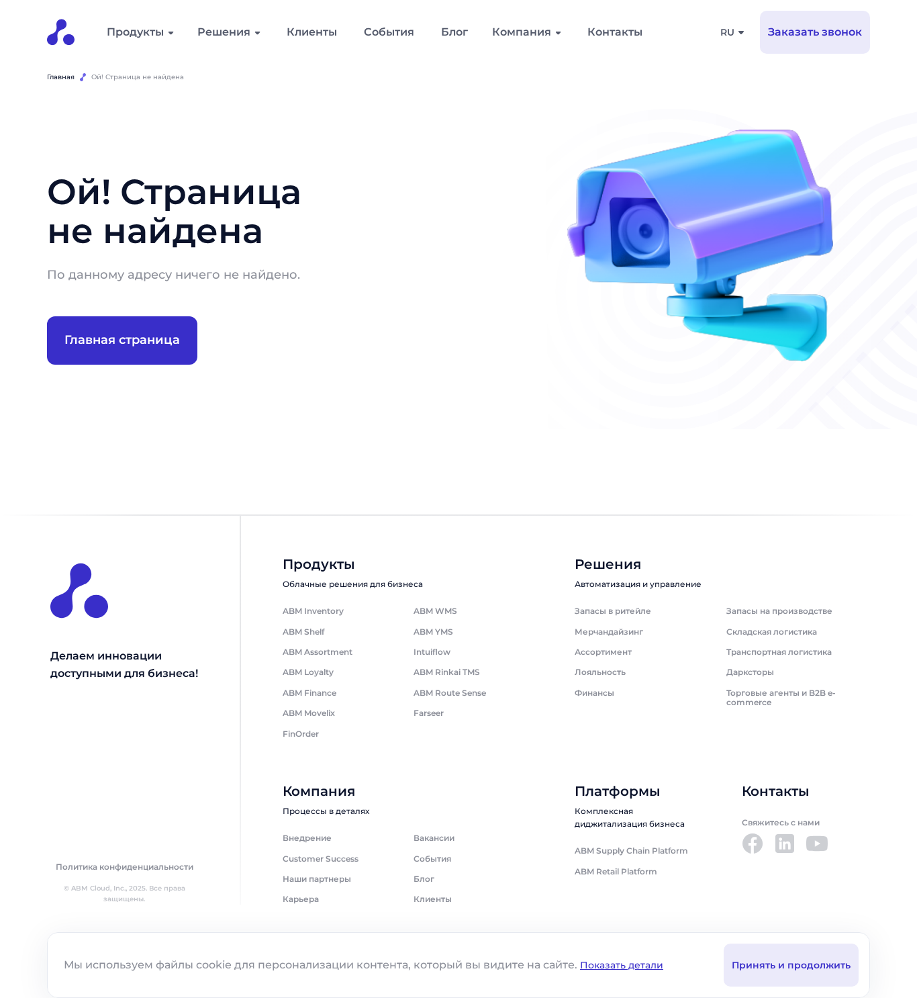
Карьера (301, 899)
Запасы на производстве (779, 611)
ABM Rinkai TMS (447, 672)
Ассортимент (603, 652)
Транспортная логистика (779, 652)
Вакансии (434, 838)
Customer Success (320, 859)
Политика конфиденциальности (124, 867)
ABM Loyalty (308, 672)
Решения (223, 32)
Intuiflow (432, 652)
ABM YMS (433, 632)
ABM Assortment (317, 652)
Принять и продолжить (791, 965)
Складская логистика (771, 632)
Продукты (135, 32)
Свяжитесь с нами (781, 822)
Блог (454, 32)
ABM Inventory (313, 611)
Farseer (429, 713)
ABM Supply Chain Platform (631, 851)
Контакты (614, 32)
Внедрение (307, 838)
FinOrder (301, 734)
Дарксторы (750, 672)
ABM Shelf (303, 632)
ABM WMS (435, 611)
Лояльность (600, 672)
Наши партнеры (317, 879)
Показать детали (621, 965)
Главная (61, 77)
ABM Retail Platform (616, 871)
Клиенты (312, 32)
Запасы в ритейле (613, 611)
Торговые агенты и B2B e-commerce (781, 697)
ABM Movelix (309, 713)
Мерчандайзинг (609, 632)
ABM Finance (309, 693)
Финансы (594, 693)
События (389, 32)
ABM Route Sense (450, 693)
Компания (521, 32)
